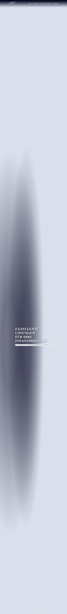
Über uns (35, 3)
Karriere (55, 3)
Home (29, 3)
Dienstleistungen (45, 3)
